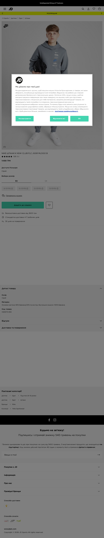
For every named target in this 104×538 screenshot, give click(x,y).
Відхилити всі (59, 119)
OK (79, 119)
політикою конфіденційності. (66, 111)
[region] (52, 100)
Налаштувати (25, 119)
